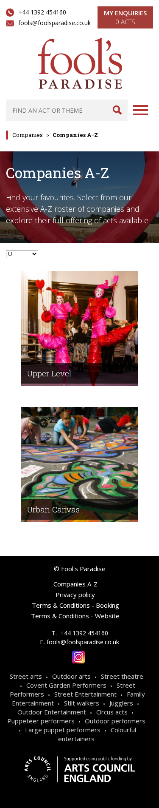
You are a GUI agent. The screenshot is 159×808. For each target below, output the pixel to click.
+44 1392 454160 (42, 12)
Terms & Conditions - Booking (75, 605)
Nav (140, 110)
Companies (27, 135)
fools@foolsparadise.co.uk (54, 23)
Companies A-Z (75, 584)
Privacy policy (75, 594)
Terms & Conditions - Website (75, 616)
